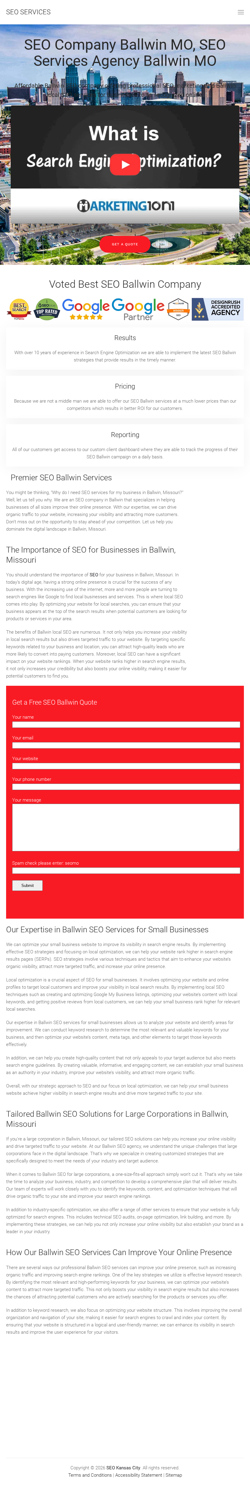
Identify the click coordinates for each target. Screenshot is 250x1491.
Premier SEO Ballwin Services (61, 477)
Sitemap (174, 1475)
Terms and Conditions (90, 1475)
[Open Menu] (241, 12)
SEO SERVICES (28, 12)
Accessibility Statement (138, 1475)
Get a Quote (125, 244)
